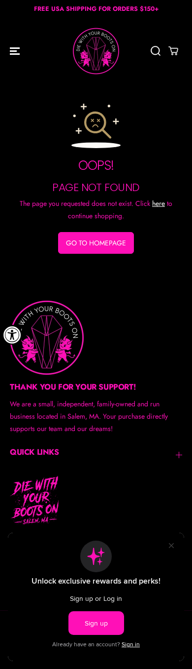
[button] (16, 51)
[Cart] (173, 51)
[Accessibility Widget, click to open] (12, 335)
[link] (96, 338)
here (158, 203)
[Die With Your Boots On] (96, 51)
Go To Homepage (96, 243)
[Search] (155, 51)
